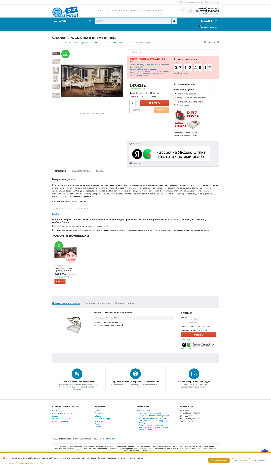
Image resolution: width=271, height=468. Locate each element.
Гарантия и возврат (103, 419)
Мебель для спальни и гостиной (88, 43)
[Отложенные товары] (183, 10)
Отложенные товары (61, 419)
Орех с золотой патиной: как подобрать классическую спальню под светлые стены (155, 427)
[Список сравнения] (190, 10)
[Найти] (174, 21)
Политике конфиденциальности (29, 463)
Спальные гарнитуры (115, 43)
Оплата (98, 411)
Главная (56, 43)
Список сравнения (60, 421)
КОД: (131, 53)
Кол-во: (184, 318)
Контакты (203, 13)
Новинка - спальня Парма (150, 413)
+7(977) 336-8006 (208, 11)
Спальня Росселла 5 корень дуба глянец (63, 270)
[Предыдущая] (205, 42)
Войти (54, 411)
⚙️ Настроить (241, 460)
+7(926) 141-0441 (208, 8)
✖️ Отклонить (260, 460)
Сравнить (136, 163)
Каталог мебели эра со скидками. (144, 69)
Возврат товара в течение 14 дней (194, 382)
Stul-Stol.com (110, 439)
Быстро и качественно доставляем (77, 382)
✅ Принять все (219, 460)
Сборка (98, 416)
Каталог (67, 43)
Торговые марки (212, 2)
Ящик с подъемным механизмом (114, 312)
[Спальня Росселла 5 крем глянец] (92, 81)
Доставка (99, 413)
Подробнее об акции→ (182, 73)
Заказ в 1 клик (161, 110)
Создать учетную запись (62, 413)
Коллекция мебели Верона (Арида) (154, 416)
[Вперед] (218, 42)
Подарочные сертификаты (191, 2)
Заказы (55, 416)
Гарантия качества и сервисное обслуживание (135, 382)
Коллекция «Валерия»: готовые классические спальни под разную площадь (154, 420)
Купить (156, 103)
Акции (97, 424)
